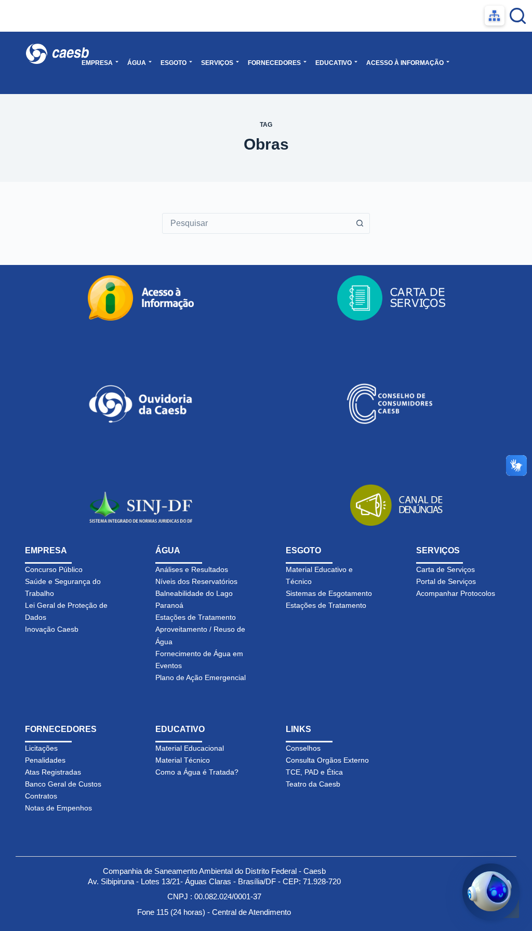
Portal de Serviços (446, 581)
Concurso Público (54, 569)
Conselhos (303, 748)
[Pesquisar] (518, 16)
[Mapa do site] (494, 15)
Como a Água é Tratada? (196, 772)
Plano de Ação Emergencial (200, 677)
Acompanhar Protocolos (455, 593)
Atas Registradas (53, 772)
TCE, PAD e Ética (314, 772)
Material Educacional (189, 748)
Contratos (41, 796)
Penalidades (45, 760)
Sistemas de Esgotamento (329, 593)
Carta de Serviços (445, 569)
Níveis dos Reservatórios (196, 581)
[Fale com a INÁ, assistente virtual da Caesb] (491, 892)
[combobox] (256, 223)
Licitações (41, 748)
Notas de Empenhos (58, 808)
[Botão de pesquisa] (359, 223)
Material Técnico (182, 760)
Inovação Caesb (51, 629)
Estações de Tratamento (195, 617)
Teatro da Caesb (313, 784)
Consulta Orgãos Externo (327, 760)
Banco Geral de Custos (63, 784)
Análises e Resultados (191, 569)
